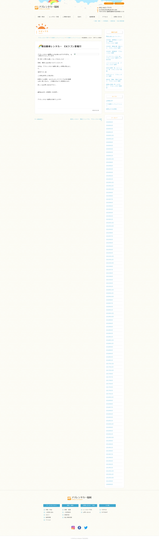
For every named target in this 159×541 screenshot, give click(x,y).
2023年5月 (109, 206)
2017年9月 (109, 373)
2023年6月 (109, 202)
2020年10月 (110, 296)
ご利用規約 (67, 512)
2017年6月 (109, 380)
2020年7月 (109, 303)
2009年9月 (109, 484)
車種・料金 (41, 16)
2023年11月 (109, 185)
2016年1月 (109, 420)
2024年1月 (109, 179)
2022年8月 (109, 232)
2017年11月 (109, 367)
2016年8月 (109, 404)
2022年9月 (109, 229)
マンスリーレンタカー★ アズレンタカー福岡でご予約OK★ (114, 58)
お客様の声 (109, 100)
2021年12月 (110, 256)
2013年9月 (109, 450)
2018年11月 (109, 343)
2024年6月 (109, 165)
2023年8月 (109, 196)
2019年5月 (109, 326)
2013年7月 (109, 454)
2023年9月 (109, 192)
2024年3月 (109, 172)
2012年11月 (109, 474)
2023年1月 (109, 219)
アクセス (105, 16)
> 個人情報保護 (120, 21)
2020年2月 (109, 306)
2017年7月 (109, 377)
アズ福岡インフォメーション (114, 104)
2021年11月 (109, 259)
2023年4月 (109, 209)
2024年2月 (109, 175)
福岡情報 (92, 16)
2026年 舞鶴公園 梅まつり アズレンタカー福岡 (114, 47)
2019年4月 (109, 330)
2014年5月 (109, 444)
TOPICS (104, 509)
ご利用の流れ (67, 16)
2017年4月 (109, 383)
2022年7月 (109, 236)
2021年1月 (109, 286)
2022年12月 (110, 222)
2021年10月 (110, 263)
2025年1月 (109, 155)
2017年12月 (110, 363)
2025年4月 (109, 145)
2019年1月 (109, 336)
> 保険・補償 (97, 21)
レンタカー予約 (54, 16)
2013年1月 (109, 467)
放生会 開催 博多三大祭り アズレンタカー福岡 (114, 80)
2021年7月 (109, 269)
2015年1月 (109, 434)
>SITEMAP (119, 3)
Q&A (79, 16)
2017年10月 (110, 370)
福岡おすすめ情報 (111, 109)
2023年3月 (109, 212)
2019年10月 (110, 316)
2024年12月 (110, 159)
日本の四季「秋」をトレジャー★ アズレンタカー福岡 (114, 69)
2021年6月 (109, 273)
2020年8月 (109, 300)
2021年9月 (109, 266)
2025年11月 (109, 139)
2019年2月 (109, 333)
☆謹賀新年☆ (39, 119)
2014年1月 (109, 447)
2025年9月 (109, 142)
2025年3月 (109, 149)
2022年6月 (109, 239)
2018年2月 (109, 357)
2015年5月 (109, 430)
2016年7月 (109, 407)
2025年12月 (110, 135)
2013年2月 (109, 464)
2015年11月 (109, 424)
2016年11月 (109, 397)
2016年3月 (109, 417)
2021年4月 (109, 279)
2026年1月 (109, 132)
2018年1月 (109, 360)
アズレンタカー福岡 (49, 7)
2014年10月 (110, 437)
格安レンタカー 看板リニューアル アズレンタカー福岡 (86, 119)
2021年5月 (109, 276)
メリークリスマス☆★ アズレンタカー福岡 (114, 63)
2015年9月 (109, 427)
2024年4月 (109, 169)
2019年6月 (109, 323)
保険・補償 (67, 509)
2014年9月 (109, 440)
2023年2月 (109, 216)
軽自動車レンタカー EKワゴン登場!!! (61, 46)
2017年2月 (109, 390)
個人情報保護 (68, 517)
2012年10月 (110, 477)
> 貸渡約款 (112, 21)
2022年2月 (109, 253)
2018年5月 (109, 353)
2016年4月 (109, 414)
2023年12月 (110, 182)
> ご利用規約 (105, 21)
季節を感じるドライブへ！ (114, 36)
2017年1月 (109, 393)
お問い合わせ (118, 16)
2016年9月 (109, 400)
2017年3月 (109, 387)
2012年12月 (110, 471)
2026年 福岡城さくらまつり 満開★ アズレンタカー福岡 (114, 41)
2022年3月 (109, 249)
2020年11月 (109, 293)
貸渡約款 (67, 514)
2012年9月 (109, 481)
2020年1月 (109, 310)
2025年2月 (109, 152)
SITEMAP (105, 512)
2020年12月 (110, 290)
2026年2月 (109, 128)
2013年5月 (109, 457)
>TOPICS (109, 3)
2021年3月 (109, 283)
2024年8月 (109, 162)
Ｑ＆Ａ (48, 514)
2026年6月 (109, 122)
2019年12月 (110, 313)
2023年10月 (110, 189)
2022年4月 (109, 246)
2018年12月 (110, 340)
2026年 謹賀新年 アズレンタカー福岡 (114, 52)
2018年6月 (109, 350)
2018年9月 (109, 347)
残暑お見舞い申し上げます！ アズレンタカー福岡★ (114, 86)
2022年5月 (109, 242)
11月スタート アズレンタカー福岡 (114, 75)
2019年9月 (109, 320)
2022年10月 (110, 226)
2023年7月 (109, 199)
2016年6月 (109, 410)
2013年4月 (109, 461)
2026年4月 (109, 125)
